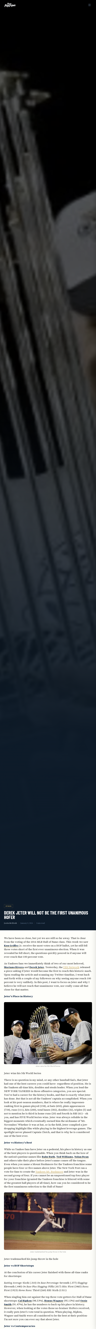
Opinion (8, 906)
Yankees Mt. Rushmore (49, 1171)
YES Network (71, 967)
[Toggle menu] (89, 4)
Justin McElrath (10, 923)
